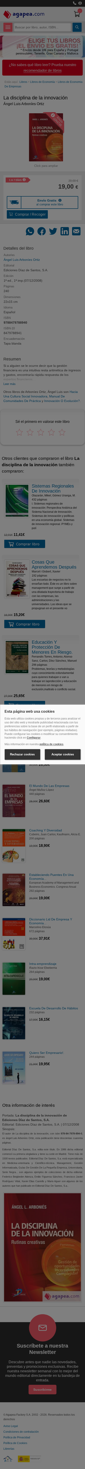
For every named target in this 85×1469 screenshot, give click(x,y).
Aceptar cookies (62, 754)
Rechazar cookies (22, 754)
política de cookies (51, 744)
